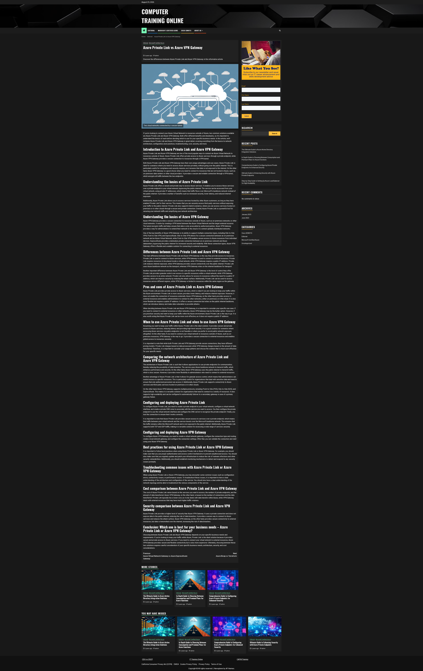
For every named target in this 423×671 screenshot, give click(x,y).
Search (247, 127)
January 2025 (246, 214)
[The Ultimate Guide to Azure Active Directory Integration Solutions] (157, 580)
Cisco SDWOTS (186, 30)
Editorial (151, 30)
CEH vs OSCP (147, 659)
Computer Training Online (162, 16)
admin (157, 55)
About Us (197, 30)
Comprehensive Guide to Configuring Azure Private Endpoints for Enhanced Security (222, 598)
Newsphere (218, 668)
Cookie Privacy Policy (188, 664)
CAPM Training (242, 659)
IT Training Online (196, 659)
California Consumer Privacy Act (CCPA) (157, 664)
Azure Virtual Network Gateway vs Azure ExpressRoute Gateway (165, 556)
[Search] (279, 30)
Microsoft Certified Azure (168, 30)
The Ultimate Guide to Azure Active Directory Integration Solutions (156, 597)
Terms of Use (216, 664)
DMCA (176, 664)
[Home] (144, 30)
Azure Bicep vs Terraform (226, 554)
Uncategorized (247, 243)
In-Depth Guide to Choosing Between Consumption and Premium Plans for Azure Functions (189, 598)
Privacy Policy (204, 664)
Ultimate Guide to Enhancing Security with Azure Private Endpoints (264, 643)
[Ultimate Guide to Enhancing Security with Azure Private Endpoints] (265, 626)
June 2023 (245, 218)
